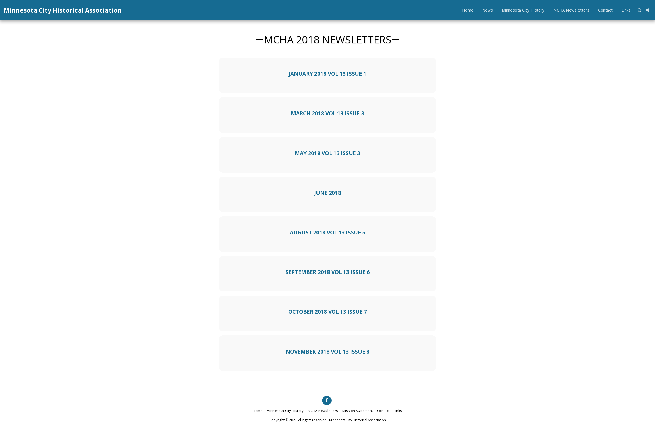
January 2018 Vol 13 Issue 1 (327, 73)
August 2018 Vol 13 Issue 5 (327, 232)
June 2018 (327, 192)
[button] (639, 10)
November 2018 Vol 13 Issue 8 (327, 351)
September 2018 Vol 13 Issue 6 (327, 272)
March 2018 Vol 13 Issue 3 (327, 113)
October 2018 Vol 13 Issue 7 (327, 311)
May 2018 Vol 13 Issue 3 (327, 153)
